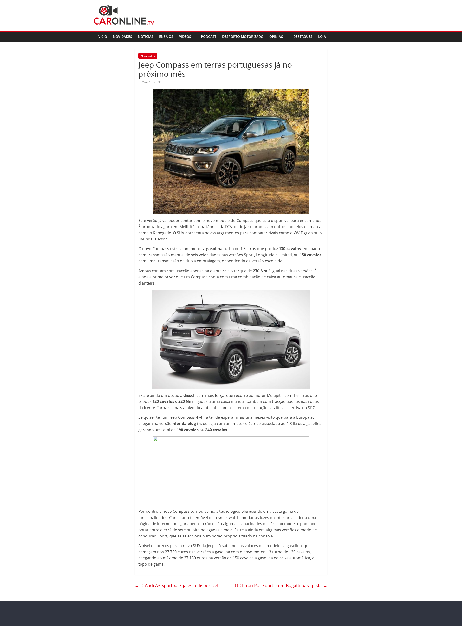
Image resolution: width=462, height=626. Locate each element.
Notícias (145, 36)
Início (102, 36)
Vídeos (185, 36)
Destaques (302, 36)
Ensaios (166, 36)
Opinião (276, 36)
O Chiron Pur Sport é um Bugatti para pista (281, 585)
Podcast (208, 36)
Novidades (122, 36)
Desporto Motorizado (242, 36)
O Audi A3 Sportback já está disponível (176, 585)
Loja (322, 36)
